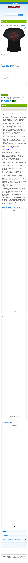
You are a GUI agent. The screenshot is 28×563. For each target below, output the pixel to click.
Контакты (19, 557)
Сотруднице (12, 25)
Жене (8, 97)
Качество (9, 556)
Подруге (21, 97)
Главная (2, 25)
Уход (14, 556)
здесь (15, 145)
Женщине (7, 25)
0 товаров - (14, 10)
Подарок (9, 557)
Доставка (23, 556)
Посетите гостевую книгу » (7, 545)
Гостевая (14, 557)
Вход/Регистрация (14, 3)
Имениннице (12, 97)
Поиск (20, 14)
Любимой (17, 97)
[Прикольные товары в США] (14, 6)
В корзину (4, 95)
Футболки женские (10, 98)
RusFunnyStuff (18, 559)
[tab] (14, 105)
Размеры (18, 556)
